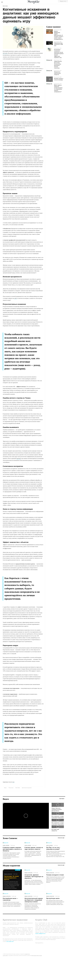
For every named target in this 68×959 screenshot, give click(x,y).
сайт (15, 298)
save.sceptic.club (10, 941)
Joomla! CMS (5, 955)
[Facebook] (42, 2)
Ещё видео (61, 798)
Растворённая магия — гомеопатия (10, 899)
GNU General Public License (36, 955)
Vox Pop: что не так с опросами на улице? (53, 848)
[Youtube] (49, 2)
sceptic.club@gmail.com (40, 933)
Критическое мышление (26, 787)
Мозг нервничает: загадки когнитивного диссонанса (58, 816)
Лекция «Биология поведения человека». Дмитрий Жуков (57, 809)
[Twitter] (44, 2)
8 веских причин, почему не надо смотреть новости (34, 848)
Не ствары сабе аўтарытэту (55, 830)
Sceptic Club (27, 954)
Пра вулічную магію (53, 898)
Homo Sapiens (6, 845)
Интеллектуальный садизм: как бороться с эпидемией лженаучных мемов (34, 900)
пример (18, 458)
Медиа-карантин (8, 873)
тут (13, 782)
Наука (5, 787)
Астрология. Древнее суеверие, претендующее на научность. (34, 876)
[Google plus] (47, 2)
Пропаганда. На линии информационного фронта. (11, 877)
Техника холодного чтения (55, 875)
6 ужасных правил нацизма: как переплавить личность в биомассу (12, 849)
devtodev (5, 53)
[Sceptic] (34, 2)
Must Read (17, 787)
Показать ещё (61, 837)
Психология (11, 787)
